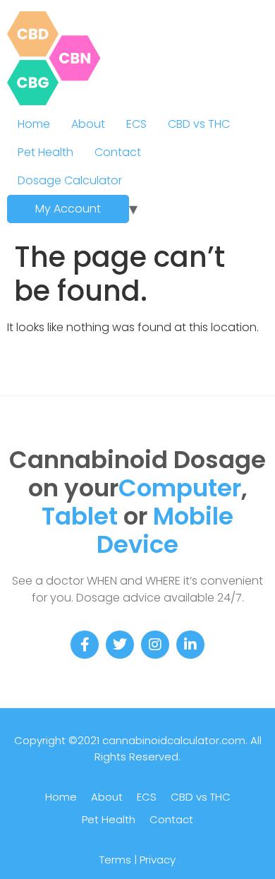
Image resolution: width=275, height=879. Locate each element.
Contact (117, 152)
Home (34, 124)
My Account (68, 209)
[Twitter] (120, 644)
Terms (115, 859)
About (88, 124)
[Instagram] (155, 644)
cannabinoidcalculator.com (173, 740)
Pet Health (45, 152)
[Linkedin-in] (190, 644)
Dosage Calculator (70, 180)
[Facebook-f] (85, 644)
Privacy (158, 859)
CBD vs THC (199, 124)
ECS (136, 124)
